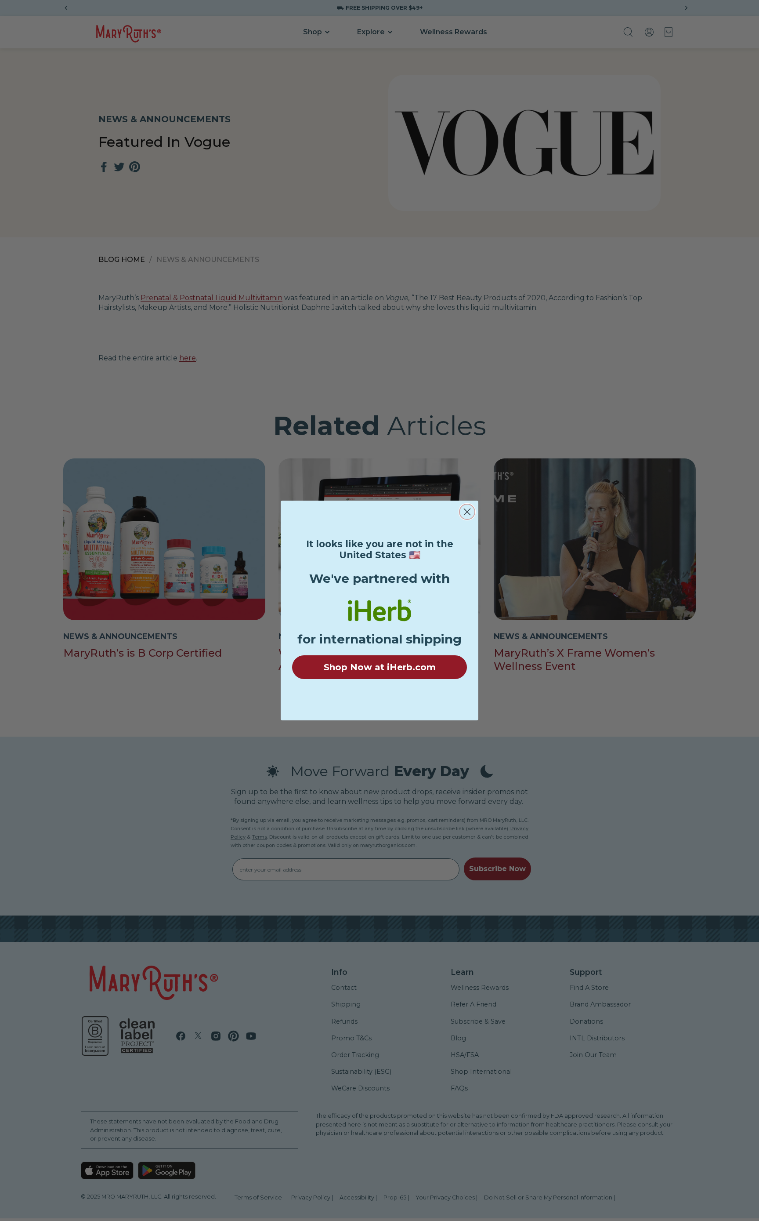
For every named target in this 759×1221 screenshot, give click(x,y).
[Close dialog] (467, 512)
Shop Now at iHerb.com (380, 667)
